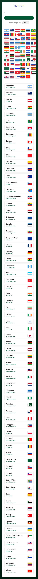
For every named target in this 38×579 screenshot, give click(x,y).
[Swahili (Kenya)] (12, 55)
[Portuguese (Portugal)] (22, 64)
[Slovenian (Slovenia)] (17, 68)
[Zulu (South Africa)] (22, 68)
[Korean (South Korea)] (28, 68)
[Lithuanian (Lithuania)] (22, 55)
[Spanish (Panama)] (33, 59)
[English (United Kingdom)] (6, 76)
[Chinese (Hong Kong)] (28, 47)
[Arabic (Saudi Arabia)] (6, 68)
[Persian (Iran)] (17, 51)
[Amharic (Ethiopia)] (22, 43)
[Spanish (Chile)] (22, 34)
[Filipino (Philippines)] (12, 64)
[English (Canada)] (17, 34)
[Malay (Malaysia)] (33, 55)
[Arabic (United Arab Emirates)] (33, 72)
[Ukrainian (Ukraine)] (28, 72)
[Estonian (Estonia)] (17, 43)
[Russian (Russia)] (33, 64)
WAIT (25, 22)
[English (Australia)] (12, 30)
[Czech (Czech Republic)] (17, 38)
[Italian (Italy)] (33, 51)
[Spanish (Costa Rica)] (6, 38)
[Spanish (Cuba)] (12, 38)
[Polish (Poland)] (17, 64)
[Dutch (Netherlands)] (12, 59)
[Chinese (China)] (28, 34)
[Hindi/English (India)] (6, 51)
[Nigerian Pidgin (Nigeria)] (22, 59)
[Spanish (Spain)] (33, 68)
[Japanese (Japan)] (6, 55)
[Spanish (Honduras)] (22, 47)
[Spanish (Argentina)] (6, 30)
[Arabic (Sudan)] (6, 72)
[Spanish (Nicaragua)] (17, 59)
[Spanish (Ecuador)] (33, 38)
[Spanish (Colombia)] (33, 34)
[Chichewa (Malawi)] (28, 55)
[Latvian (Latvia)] (17, 55)
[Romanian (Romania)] (28, 64)
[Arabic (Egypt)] (6, 43)
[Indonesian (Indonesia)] (12, 51)
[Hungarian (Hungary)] (33, 47)
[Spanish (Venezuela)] (22, 76)
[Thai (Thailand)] (12, 72)
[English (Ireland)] (22, 51)
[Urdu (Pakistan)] (28, 59)
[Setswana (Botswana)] (28, 30)
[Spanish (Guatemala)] (17, 47)
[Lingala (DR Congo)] (23, 38)
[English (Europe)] (28, 43)
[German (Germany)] (6, 47)
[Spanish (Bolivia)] (23, 30)
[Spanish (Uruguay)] (17, 76)
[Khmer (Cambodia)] (6, 34)
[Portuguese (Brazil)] (33, 30)
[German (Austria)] (17, 30)
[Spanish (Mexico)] (6, 59)
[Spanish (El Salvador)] (12, 43)
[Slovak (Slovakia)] (12, 68)
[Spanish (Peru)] (6, 64)
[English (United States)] (12, 76)
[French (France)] (33, 43)
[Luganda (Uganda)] (22, 72)
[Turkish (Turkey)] (17, 72)
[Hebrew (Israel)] (28, 51)
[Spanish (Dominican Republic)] (28, 38)
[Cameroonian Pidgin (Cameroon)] (12, 34)
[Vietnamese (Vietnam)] (28, 76)
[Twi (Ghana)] (12, 47)
